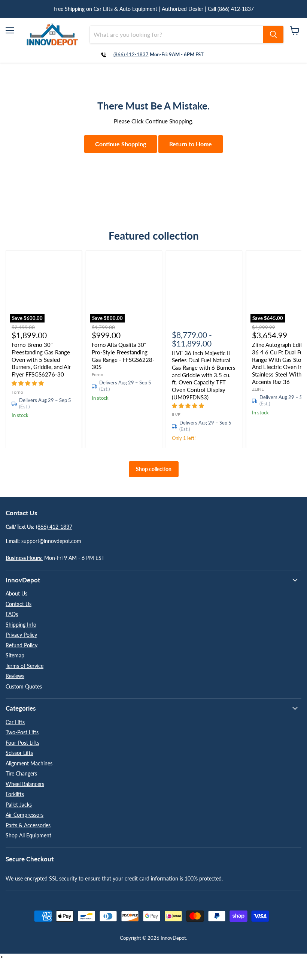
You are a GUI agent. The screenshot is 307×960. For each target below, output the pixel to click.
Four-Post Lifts (22, 743)
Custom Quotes (24, 686)
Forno (17, 392)
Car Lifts (15, 722)
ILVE (176, 414)
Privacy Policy (21, 635)
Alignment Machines (29, 763)
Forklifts (15, 794)
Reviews (15, 676)
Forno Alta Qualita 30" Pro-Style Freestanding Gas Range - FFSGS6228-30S (123, 355)
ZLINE (258, 389)
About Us (16, 593)
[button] (28, 383)
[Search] (273, 34)
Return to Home (190, 143)
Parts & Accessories (28, 825)
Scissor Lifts (19, 753)
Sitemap (15, 655)
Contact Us (18, 604)
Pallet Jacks (19, 804)
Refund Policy (21, 645)
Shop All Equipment (28, 835)
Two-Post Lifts (22, 732)
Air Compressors (24, 815)
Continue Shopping (120, 143)
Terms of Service (24, 666)
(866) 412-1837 (131, 54)
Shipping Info (21, 624)
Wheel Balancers (25, 784)
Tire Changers (21, 773)
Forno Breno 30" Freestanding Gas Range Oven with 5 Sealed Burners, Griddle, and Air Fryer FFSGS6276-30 (41, 359)
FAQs (12, 614)
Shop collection (153, 469)
